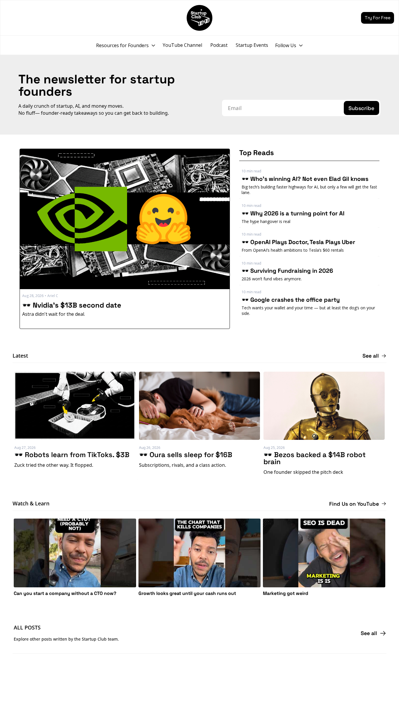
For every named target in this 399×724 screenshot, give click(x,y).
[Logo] (199, 18)
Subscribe (361, 108)
